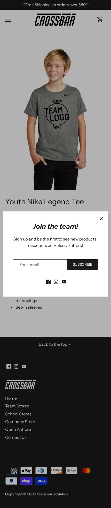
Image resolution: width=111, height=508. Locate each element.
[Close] (101, 218)
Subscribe (82, 264)
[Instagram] (56, 281)
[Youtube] (64, 281)
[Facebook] (48, 281)
